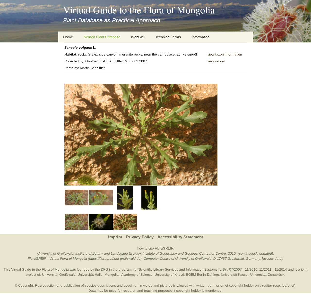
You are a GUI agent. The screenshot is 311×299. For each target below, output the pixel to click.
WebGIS (138, 37)
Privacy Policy (140, 237)
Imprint (115, 237)
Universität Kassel (234, 274)
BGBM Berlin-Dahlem (202, 274)
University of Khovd (169, 274)
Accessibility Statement (180, 237)
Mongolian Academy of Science (128, 274)
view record (216, 61)
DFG (104, 269)
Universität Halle (90, 274)
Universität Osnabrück (267, 274)
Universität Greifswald (59, 274)
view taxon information (224, 54)
